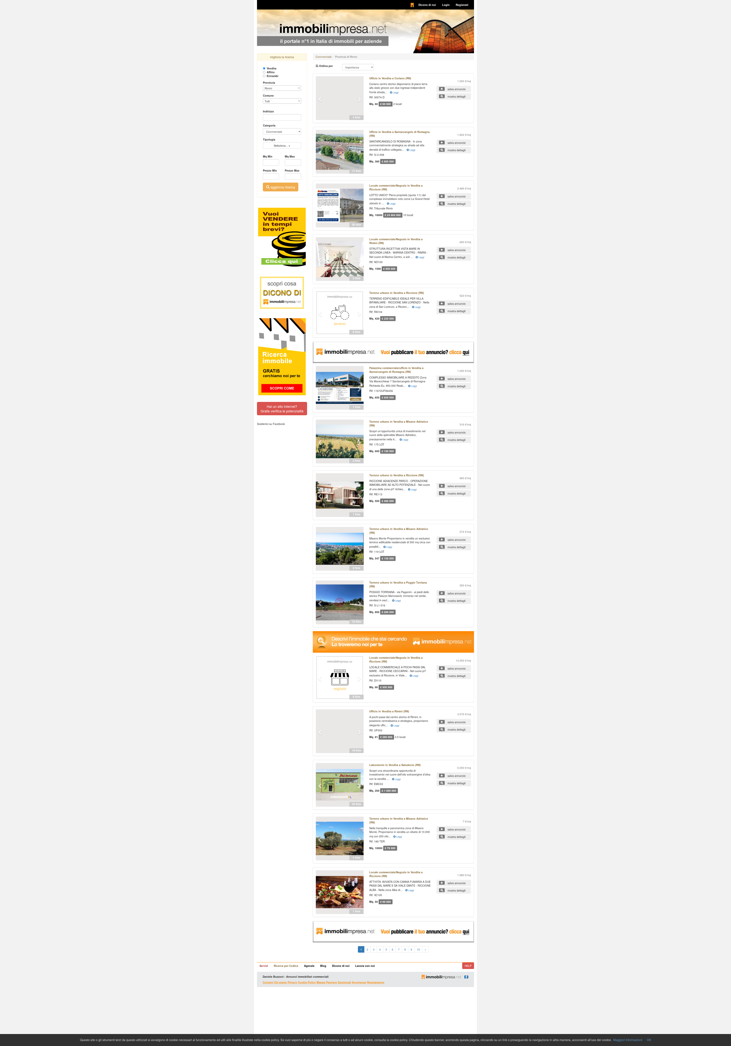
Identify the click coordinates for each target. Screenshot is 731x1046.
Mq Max (290, 156)
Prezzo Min (270, 170)
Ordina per (325, 66)
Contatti (268, 982)
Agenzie (309, 966)
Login (446, 5)
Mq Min (267, 156)
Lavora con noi (365, 966)
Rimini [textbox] (268, 88)
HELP (468, 966)
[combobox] (282, 88)
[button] (319, 98)
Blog (323, 966)
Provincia (269, 82)
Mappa (321, 982)
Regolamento (375, 982)
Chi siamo (280, 982)
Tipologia (269, 139)
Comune (268, 95)
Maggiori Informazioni (627, 1040)
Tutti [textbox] (267, 101)
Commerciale (324, 57)
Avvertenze (359, 982)
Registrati (462, 5)
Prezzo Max (292, 170)
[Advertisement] (365, 1016)
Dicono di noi (427, 5)
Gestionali (344, 982)
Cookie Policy (307, 982)
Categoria (269, 125)
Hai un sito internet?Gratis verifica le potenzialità (282, 408)
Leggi (395, 92)
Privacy (292, 982)
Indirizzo (268, 111)
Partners (331, 982)
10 (418, 949)
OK (649, 1040)
